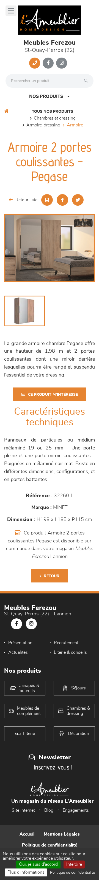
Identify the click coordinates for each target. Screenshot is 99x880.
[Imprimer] (47, 200)
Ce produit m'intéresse (53, 395)
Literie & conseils (70, 652)
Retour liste (26, 200)
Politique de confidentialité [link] (72, 873)
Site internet (23, 810)
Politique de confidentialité (49, 845)
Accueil (27, 834)
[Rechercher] (87, 81)
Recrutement (66, 643)
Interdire (74, 864)
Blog (48, 810)
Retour (51, 576)
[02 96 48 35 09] (34, 63)
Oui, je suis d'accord (38, 864)
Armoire (75, 125)
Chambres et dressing (55, 118)
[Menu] (11, 10)
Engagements (76, 810)
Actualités (18, 652)
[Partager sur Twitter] (78, 200)
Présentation (20, 643)
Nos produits (46, 96)
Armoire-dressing (43, 125)
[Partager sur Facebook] (62, 200)
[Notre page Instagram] (61, 63)
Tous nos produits (52, 112)
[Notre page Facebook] (48, 63)
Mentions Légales (62, 834)
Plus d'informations (26, 872)
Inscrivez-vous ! (53, 767)
